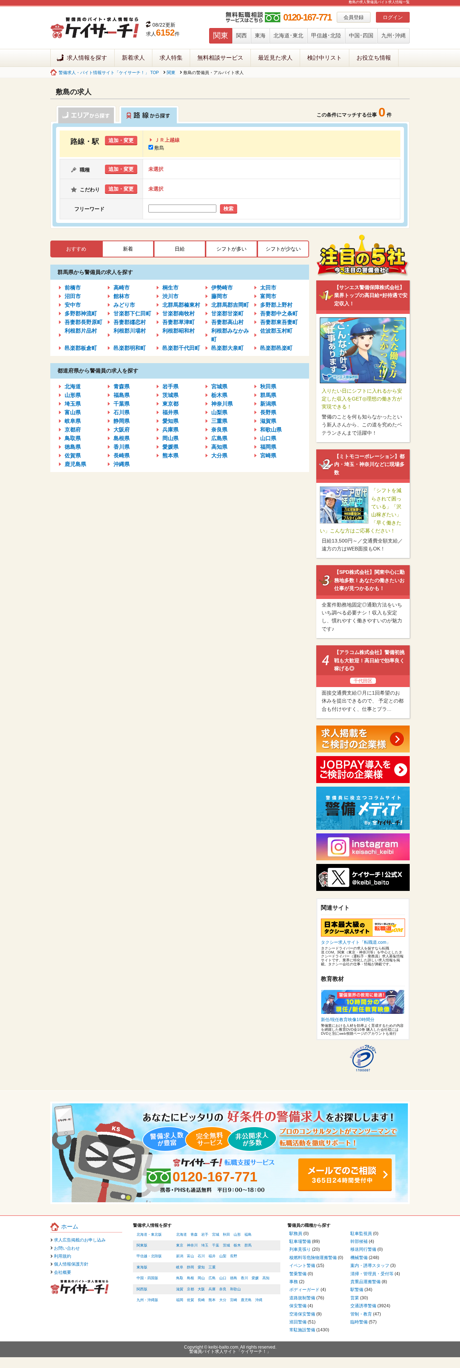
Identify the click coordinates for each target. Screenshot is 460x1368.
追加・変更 (121, 140)
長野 (233, 1256)
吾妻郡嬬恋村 (130, 322)
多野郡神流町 (81, 313)
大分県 (219, 455)
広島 (212, 1278)
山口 (222, 1278)
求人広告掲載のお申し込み (80, 1240)
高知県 (219, 447)
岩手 (204, 1234)
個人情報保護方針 (71, 1264)
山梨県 (219, 412)
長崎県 (122, 455)
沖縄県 (122, 464)
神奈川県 (222, 404)
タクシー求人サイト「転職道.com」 (356, 942)
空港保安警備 (302, 1314)
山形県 (73, 395)
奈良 (222, 1289)
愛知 (201, 1267)
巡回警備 (298, 1321)
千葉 (215, 1245)
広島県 (219, 438)
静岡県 (122, 421)
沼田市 (73, 296)
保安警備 (298, 1305)
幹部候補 (359, 1241)
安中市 (73, 305)
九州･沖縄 (393, 35)
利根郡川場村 (130, 331)
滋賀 (179, 1289)
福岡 (179, 1300)
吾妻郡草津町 (178, 322)
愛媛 (255, 1278)
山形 (237, 1234)
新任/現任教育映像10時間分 (347, 1019)
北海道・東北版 (149, 1234)
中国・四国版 (147, 1278)
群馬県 (268, 395)
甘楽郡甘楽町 (227, 313)
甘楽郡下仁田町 (132, 313)
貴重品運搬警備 (365, 1281)
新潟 (179, 1256)
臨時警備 (359, 1321)
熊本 (212, 1300)
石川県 (122, 412)
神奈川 (192, 1245)
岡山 (201, 1278)
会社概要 (62, 1272)
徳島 (233, 1278)
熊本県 (170, 455)
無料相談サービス (220, 58)
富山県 (73, 412)
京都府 (73, 429)
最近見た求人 (275, 58)
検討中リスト (324, 58)
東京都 (170, 404)
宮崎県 (268, 455)
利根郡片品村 (81, 331)
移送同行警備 (363, 1249)
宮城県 (219, 386)
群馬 (248, 1245)
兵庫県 (170, 429)
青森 (194, 1234)
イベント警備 (302, 1265)
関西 (241, 35)
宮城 (215, 1234)
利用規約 (62, 1256)
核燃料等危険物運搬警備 (313, 1257)
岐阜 (179, 1267)
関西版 (142, 1289)
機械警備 (359, 1257)
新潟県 (268, 404)
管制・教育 (361, 1314)
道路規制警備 (302, 1297)
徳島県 (73, 447)
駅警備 (356, 1289)
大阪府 (122, 429)
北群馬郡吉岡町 (230, 305)
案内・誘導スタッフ (369, 1265)
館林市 (122, 296)
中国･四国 (361, 35)
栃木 (237, 1245)
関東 (220, 35)
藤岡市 (219, 296)
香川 (244, 1278)
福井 (212, 1256)
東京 (179, 1245)
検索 (229, 208)
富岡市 (268, 296)
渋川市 (170, 296)
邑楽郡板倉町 (81, 348)
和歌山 (235, 1289)
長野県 (268, 412)
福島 (248, 1234)
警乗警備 (298, 1273)
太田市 (268, 287)
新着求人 (133, 58)
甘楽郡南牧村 (178, 313)
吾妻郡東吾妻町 (279, 322)
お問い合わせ (67, 1248)
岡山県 (170, 438)
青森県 (122, 386)
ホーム (69, 1226)
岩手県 (170, 386)
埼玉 (204, 1245)
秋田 (226, 1234)
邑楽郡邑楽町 (276, 348)
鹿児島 (246, 1300)
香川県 (122, 447)
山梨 (222, 1256)
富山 (190, 1256)
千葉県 (122, 404)
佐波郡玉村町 (276, 331)
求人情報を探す (87, 58)
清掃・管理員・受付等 (372, 1273)
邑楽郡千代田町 (181, 348)
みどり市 (124, 305)
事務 (293, 1281)
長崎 (201, 1300)
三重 (212, 1267)
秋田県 (268, 386)
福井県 (170, 412)
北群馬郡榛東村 (181, 305)
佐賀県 (73, 455)
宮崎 (233, 1300)
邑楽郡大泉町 (227, 348)
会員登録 (354, 17)
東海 (260, 35)
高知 (266, 1278)
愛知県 (170, 421)
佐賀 (190, 1300)
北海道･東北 (288, 35)
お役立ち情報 (373, 58)
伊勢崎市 (222, 287)
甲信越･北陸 (326, 35)
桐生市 (170, 287)
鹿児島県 (75, 464)
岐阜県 (73, 421)
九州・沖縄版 (147, 1300)
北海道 (73, 386)
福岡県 (268, 447)
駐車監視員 (361, 1233)
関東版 (142, 1245)
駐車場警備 (300, 1241)
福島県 (122, 395)
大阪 (201, 1289)
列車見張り (300, 1249)
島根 (190, 1278)
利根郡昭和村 (178, 331)
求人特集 (171, 58)
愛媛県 (170, 447)
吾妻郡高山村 (227, 322)
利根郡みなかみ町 (230, 335)
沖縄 (258, 1300)
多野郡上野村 (276, 305)
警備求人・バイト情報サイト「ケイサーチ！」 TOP (109, 72)
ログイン (393, 17)
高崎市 (122, 287)
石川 (201, 1256)
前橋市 (73, 287)
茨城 (226, 1245)
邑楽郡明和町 (130, 348)
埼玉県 (73, 404)
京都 (190, 1289)
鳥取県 (73, 438)
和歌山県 (271, 429)
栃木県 (219, 395)
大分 (222, 1300)
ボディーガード (304, 1289)
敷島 (159, 148)
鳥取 (179, 1278)
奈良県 (219, 429)
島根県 (122, 438)
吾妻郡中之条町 (279, 313)
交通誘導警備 (363, 1305)
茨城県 (170, 395)
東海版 (142, 1267)
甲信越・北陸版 (149, 1256)
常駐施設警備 (302, 1329)
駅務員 (295, 1233)
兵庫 (212, 1289)
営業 (354, 1297)
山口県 (268, 438)
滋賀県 (268, 421)
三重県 (219, 421)
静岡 (190, 1267)
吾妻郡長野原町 (83, 322)
